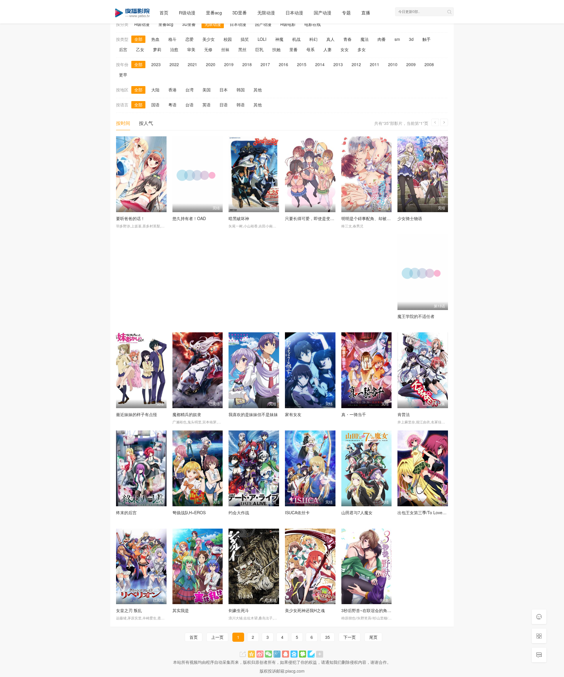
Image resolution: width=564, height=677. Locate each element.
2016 (283, 64)
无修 (208, 49)
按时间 (123, 123)
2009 (411, 64)
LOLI (262, 39)
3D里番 (239, 12)
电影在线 (312, 24)
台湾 (189, 90)
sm (397, 39)
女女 (344, 49)
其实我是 (180, 610)
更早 (123, 75)
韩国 (240, 90)
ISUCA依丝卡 (297, 512)
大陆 (155, 90)
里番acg (214, 12)
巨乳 (259, 49)
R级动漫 (187, 12)
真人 (330, 39)
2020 (210, 64)
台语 (189, 105)
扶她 (276, 49)
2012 (356, 64)
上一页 (217, 637)
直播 (365, 12)
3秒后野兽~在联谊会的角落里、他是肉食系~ (381, 610)
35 (327, 637)
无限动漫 (266, 12)
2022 (174, 64)
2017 (265, 64)
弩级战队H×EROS (189, 512)
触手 (426, 39)
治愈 (174, 49)
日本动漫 (294, 12)
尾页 (373, 637)
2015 (301, 64)
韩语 (240, 105)
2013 (338, 64)
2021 (192, 64)
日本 (223, 90)
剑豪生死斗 (239, 610)
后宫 (123, 49)
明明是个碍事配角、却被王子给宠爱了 (376, 218)
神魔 (279, 39)
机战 (296, 39)
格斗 (172, 39)
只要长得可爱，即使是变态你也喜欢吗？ (322, 218)
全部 (138, 39)
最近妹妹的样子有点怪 (136, 414)
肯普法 (403, 414)
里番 (293, 49)
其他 (258, 90)
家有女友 (293, 414)
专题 (346, 12)
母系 (310, 49)
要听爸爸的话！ (130, 218)
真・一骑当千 (353, 414)
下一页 (349, 637)
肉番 (381, 39)
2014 (320, 64)
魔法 (364, 39)
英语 (206, 105)
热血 (155, 39)
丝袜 (225, 49)
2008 (429, 64)
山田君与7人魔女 (356, 512)
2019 (229, 64)
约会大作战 (239, 512)
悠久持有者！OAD (189, 218)
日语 (223, 105)
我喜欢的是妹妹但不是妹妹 (253, 414)
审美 (191, 49)
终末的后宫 (126, 512)
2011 (374, 64)
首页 (164, 12)
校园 (228, 39)
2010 (392, 64)
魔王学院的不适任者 (415, 316)
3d (411, 39)
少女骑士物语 (409, 218)
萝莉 (157, 49)
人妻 (327, 49)
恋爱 (189, 39)
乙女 (140, 49)
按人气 (146, 123)
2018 (247, 64)
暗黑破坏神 (239, 218)
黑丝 (242, 49)
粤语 (172, 105)
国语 (155, 105)
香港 (172, 90)
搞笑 (245, 39)
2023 (156, 64)
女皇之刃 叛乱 (129, 610)
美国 (206, 90)
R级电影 (288, 24)
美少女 (208, 39)
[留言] (539, 655)
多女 (361, 49)
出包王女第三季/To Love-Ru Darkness (432, 512)
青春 (347, 39)
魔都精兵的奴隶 (186, 414)
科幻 (313, 39)
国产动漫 (322, 12)
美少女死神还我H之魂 (305, 610)
